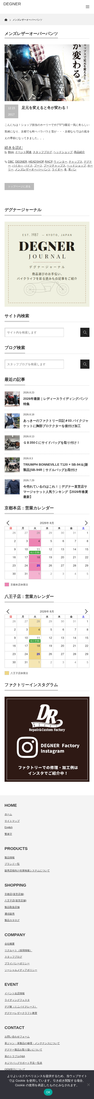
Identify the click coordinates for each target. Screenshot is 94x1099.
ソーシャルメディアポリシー (21, 970)
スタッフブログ (42, 152)
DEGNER (21, 161)
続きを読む (14, 148)
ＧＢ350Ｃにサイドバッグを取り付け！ (51, 442)
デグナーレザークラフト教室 (21, 1013)
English (9, 827)
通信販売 (10, 913)
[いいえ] (88, 1084)
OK (48, 1092)
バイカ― (17, 165)
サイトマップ (12, 821)
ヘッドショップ (63, 152)
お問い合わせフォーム (17, 1036)
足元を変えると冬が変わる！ (45, 108)
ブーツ (38, 165)
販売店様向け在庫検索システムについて (27, 870)
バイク (28, 165)
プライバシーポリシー (17, 963)
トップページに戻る (19, 186)
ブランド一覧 (12, 864)
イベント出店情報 (15, 993)
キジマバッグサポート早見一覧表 (23, 1062)
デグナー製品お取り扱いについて (23, 1049)
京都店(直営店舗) (14, 894)
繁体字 (8, 834)
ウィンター (60, 161)
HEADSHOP (36, 161)
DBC (11, 161)
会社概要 (10, 943)
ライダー (57, 169)
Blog (11, 152)
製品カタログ (12, 920)
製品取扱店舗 (12, 907)
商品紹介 (79, 152)
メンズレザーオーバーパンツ (32, 169)
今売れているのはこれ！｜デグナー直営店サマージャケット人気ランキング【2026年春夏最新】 (55, 492)
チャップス (75, 161)
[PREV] (9, 523)
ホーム (8, 814)
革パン (72, 169)
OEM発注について (15, 1069)
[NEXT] (85, 523)
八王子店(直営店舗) (15, 900)
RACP (48, 161)
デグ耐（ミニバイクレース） (21, 1006)
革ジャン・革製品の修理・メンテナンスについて (32, 1043)
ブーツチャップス (54, 165)
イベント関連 (23, 152)
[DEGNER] (22, 4)
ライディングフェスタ (17, 1000)
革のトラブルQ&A (15, 1056)
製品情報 (10, 857)
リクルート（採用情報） (18, 950)
